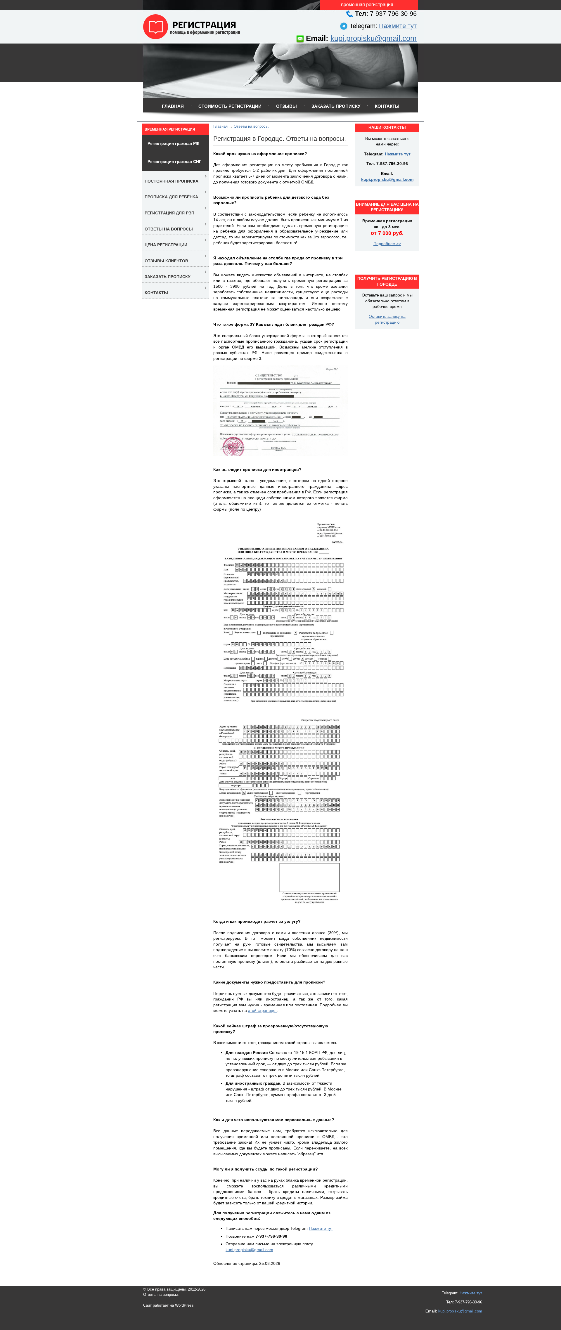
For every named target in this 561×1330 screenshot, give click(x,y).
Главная (173, 106)
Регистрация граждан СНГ (174, 161)
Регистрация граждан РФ (173, 143)
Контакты (387, 106)
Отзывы (286, 106)
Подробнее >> (387, 243)
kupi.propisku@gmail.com (373, 38)
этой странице (262, 1010)
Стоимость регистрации (230, 106)
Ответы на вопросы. (251, 126)
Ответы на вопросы (169, 229)
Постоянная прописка (171, 181)
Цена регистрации (166, 244)
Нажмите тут (398, 26)
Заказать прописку (335, 106)
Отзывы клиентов (166, 261)
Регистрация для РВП (169, 213)
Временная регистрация (170, 129)
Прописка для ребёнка (171, 197)
